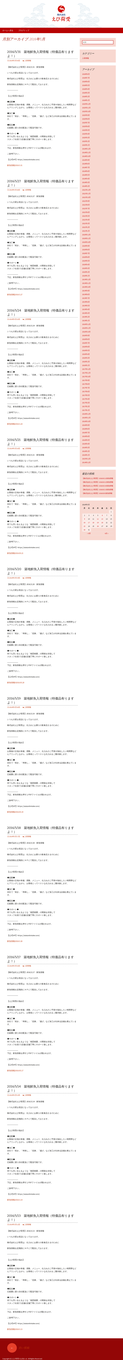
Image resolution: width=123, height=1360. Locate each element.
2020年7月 (86, 253)
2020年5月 (86, 261)
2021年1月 (86, 231)
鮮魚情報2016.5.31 (14, 165)
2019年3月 (86, 313)
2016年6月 (86, 436)
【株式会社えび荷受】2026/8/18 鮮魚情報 (97, 486)
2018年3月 (86, 358)
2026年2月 (86, 96)
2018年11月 (86, 328)
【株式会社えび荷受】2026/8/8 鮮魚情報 (97, 493)
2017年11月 (86, 373)
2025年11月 (86, 108)
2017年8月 (86, 384)
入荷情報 (27, 61)
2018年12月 (86, 324)
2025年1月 (86, 145)
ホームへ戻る (7, 30)
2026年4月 (86, 89)
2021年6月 (86, 212)
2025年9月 (86, 115)
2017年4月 (86, 399)
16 (84, 522)
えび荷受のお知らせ (19, 1359)
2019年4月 (86, 309)
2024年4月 (86, 179)
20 (102, 522)
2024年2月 (86, 186)
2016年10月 (86, 421)
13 (102, 519)
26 (98, 526)
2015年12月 (86, 459)
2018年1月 (86, 365)
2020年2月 (86, 272)
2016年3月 (86, 447)
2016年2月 (86, 451)
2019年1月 (86, 320)
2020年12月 (86, 235)
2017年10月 (86, 376)
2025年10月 (86, 111)
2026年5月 (86, 85)
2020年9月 (86, 246)
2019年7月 (86, 298)
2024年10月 (86, 156)
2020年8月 (86, 250)
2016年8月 (86, 429)
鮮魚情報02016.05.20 (15, 682)
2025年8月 (86, 119)
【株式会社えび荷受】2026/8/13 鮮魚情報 (97, 489)
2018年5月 (86, 350)
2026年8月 (86, 74)
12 (98, 519)
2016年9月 (86, 425)
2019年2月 (86, 317)
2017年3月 (86, 403)
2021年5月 (86, 216)
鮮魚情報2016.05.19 (15, 812)
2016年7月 (86, 432)
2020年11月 (86, 238)
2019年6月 (86, 302)
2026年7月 (86, 78)
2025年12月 (86, 104)
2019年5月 (86, 306)
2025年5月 (86, 130)
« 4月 (89, 533)
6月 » (106, 533)
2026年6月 (86, 81)
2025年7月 (86, 123)
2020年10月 (86, 242)
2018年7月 (86, 343)
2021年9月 (86, 201)
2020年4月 (86, 264)
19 (98, 522)
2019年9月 (86, 291)
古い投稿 (19, 1347)
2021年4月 (86, 220)
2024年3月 (86, 182)
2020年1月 (86, 276)
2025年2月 (86, 141)
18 (93, 522)
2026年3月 (86, 93)
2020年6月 (86, 257)
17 (89, 522)
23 (84, 526)
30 (84, 530)
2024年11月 (86, 152)
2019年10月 (86, 287)
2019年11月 (86, 283)
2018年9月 (86, 335)
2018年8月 (86, 339)
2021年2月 (86, 227)
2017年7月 (86, 388)
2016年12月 (86, 414)
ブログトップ (23, 30)
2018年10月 (86, 332)
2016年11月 (86, 418)
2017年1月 (86, 410)
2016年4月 (86, 444)
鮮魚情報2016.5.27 (14, 294)
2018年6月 (86, 347)
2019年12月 (86, 279)
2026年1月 (86, 100)
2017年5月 (86, 395)
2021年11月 (86, 193)
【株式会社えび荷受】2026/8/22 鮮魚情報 (97, 478)
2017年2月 (86, 406)
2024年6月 (86, 171)
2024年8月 (86, 164)
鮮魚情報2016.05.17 (15, 1070)
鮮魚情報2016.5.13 (14, 1329)
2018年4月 (86, 354)
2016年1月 (86, 455)
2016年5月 (86, 440)
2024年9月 (86, 160)
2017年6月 (86, 391)
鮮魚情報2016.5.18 (14, 941)
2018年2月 (86, 362)
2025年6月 (86, 126)
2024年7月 (86, 167)
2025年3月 (86, 137)
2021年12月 (86, 190)
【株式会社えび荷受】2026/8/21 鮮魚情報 (97, 482)
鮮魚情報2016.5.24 (14, 424)
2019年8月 (86, 294)
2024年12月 (86, 149)
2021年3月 (86, 223)
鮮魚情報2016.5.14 (14, 1200)
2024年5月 (86, 175)
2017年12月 (86, 369)
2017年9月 (86, 380)
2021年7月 (86, 208)
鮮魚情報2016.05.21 (15, 553)
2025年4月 (86, 134)
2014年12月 (86, 462)
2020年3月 (86, 268)
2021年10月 (86, 197)
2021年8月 (86, 205)
